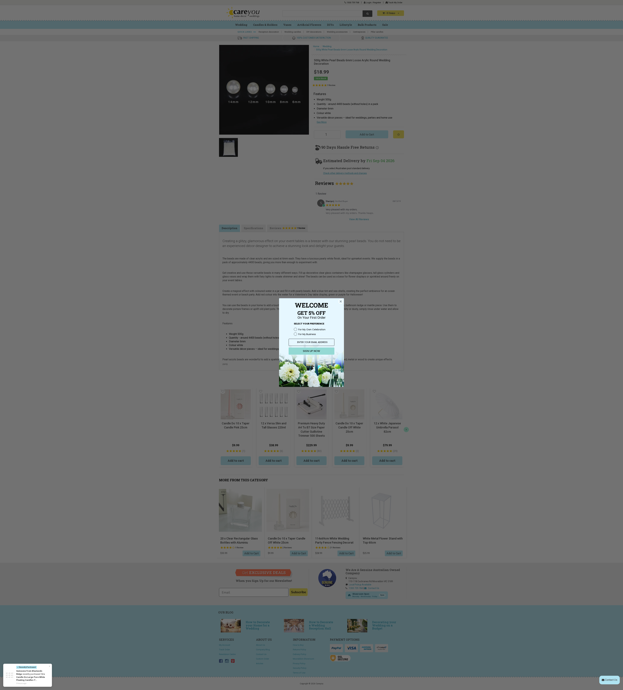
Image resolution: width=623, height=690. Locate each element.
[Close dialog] (341, 301)
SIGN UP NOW (311, 351)
